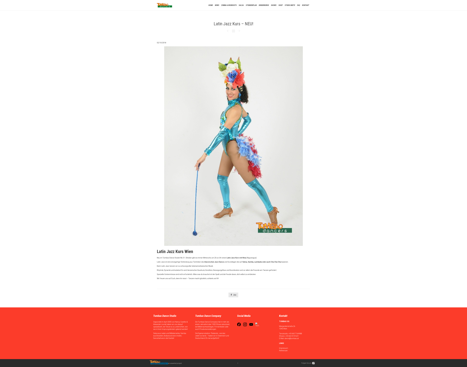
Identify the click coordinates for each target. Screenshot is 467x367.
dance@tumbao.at (291, 338)
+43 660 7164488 (295, 334)
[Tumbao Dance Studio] (164, 5)
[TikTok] (257, 324)
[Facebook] (239, 324)
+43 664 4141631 (292, 336)
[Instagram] (245, 324)
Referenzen (283, 351)
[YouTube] (251, 324)
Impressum (283, 348)
